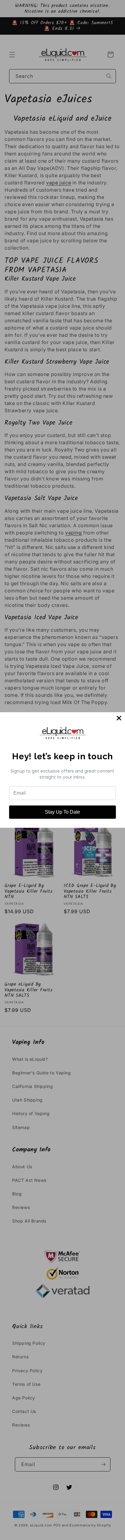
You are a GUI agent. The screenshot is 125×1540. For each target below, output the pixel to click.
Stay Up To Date (62, 812)
